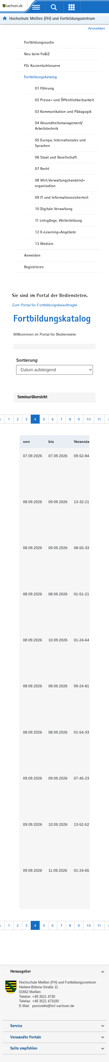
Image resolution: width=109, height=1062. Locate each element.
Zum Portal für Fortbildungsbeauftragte (44, 305)
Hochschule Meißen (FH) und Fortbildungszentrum (52, 18)
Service (16, 1026)
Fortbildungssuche (39, 42)
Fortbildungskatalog (40, 77)
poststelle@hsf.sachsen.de (53, 1006)
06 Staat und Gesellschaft (56, 157)
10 (89, 419)
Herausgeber (20, 971)
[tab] (54, 971)
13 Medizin (44, 243)
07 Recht (42, 168)
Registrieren (34, 267)
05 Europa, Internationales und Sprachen (60, 143)
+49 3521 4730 (43, 997)
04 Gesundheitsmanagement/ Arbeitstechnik (59, 125)
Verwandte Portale (25, 1037)
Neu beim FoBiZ (37, 54)
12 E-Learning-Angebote (55, 232)
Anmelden (96, 28)
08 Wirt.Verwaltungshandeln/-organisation (60, 183)
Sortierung (27, 360)
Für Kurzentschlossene (42, 65)
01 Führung (44, 88)
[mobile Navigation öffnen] (36, 7)
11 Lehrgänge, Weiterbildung (58, 220)
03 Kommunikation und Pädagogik (63, 111)
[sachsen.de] (13, 8)
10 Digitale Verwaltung (53, 208)
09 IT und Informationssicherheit (61, 197)
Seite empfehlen (23, 1048)
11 (99, 419)
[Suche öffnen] (54, 7)
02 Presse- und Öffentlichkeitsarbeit (64, 100)
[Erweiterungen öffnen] (71, 7)
